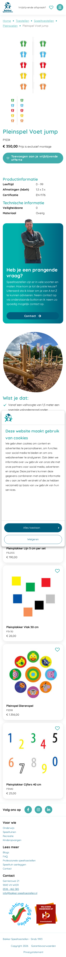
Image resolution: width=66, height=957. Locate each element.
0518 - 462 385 (11, 889)
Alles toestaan (31, 527)
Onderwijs (8, 828)
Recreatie (8, 836)
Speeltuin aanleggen (14, 864)
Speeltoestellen (44, 21)
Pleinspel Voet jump (35, 25)
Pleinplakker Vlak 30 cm (22, 627)
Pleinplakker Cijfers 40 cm (23, 784)
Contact (7, 868)
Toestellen (22, 21)
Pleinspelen (10, 25)
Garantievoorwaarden (43, 945)
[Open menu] (60, 7)
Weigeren (33, 539)
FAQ (5, 856)
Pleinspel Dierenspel (19, 705)
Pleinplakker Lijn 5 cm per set (26, 548)
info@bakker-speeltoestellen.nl (20, 893)
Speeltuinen (9, 832)
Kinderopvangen (12, 840)
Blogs (6, 852)
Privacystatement (33, 952)
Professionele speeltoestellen (19, 860)
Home (7, 21)
